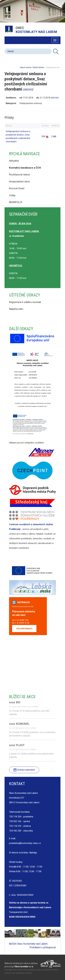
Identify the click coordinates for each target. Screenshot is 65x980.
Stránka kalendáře (25, 769)
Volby (12, 195)
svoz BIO (14, 702)
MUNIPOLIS (15, 202)
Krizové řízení (16, 188)
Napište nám (16, 308)
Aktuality (14, 160)
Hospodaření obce (19, 181)
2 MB (53, 136)
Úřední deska (38, 67)
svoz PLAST (17, 745)
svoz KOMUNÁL (19, 723)
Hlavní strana (25, 67)
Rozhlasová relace (19, 174)
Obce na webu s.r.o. (24, 966)
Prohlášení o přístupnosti (42, 947)
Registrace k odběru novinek (25, 302)
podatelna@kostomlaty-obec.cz (25, 843)
